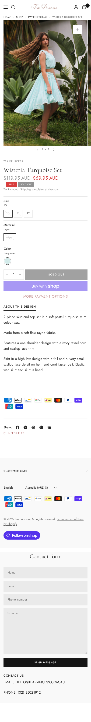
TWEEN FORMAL (37, 17)
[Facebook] (18, 427)
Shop (19, 17)
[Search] (13, 7)
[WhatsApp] (42, 427)
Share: (8, 427)
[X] (26, 427)
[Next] (54, 150)
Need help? (16, 433)
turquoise (7, 261)
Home (7, 17)
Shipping (25, 189)
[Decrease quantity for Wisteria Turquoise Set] (7, 274)
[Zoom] (77, 29)
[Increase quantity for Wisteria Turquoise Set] (20, 274)
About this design (20, 307)
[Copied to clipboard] (50, 427)
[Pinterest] (34, 427)
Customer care (16, 471)
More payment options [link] (45, 296)
